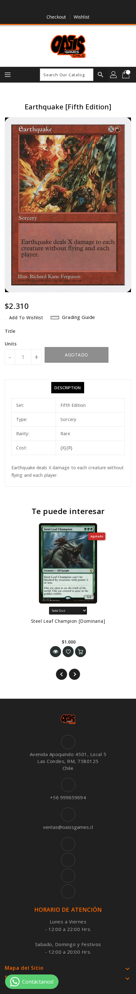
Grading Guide (78, 317)
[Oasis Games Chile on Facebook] (50, 7)
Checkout (56, 17)
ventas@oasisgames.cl (68, 827)
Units (11, 344)
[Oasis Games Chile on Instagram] (74, 7)
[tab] (67, 387)
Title (10, 331)
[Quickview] (55, 651)
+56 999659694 (68, 797)
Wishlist (82, 17)
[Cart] (126, 74)
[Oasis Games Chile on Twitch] (86, 7)
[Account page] (114, 74)
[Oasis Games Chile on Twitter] (62, 7)
